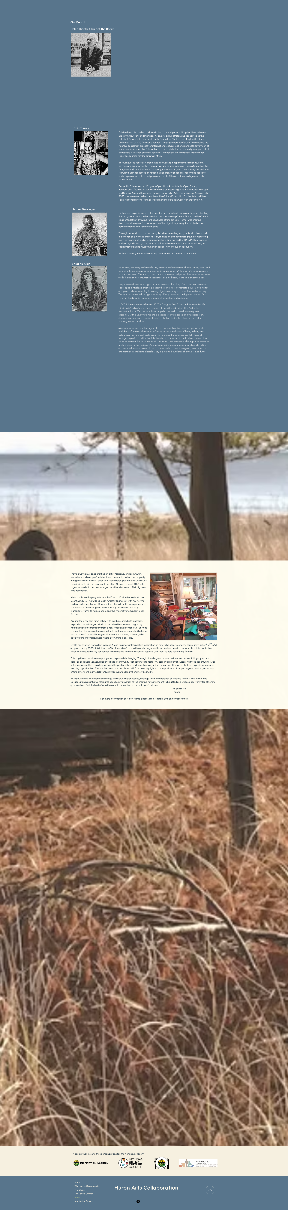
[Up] (210, 1190)
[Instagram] (138, 1201)
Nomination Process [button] (84, 1201)
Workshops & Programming (85, 1186)
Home (77, 1182)
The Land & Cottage (84, 1193)
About (77, 1197)
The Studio (80, 1190)
